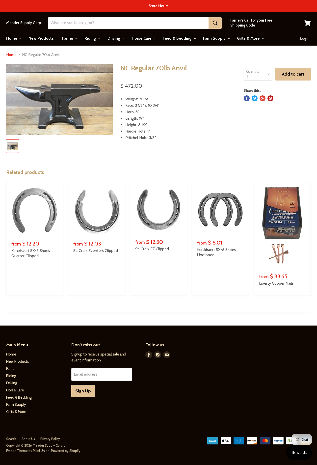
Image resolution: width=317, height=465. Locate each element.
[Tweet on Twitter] (255, 98)
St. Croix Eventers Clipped (95, 250)
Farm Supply (215, 38)
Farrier (68, 38)
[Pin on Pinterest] (270, 98)
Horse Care (142, 38)
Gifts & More (249, 38)
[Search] (215, 23)
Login (305, 38)
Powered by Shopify (65, 451)
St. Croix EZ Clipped (152, 248)
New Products (41, 38)
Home (12, 38)
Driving (114, 38)
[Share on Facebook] (247, 98)
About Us (28, 439)
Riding (90, 38)
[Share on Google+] (262, 98)
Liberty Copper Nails (276, 283)
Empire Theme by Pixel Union (28, 451)
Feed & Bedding (178, 38)
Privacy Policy (50, 439)
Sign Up (83, 391)
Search (11, 439)
